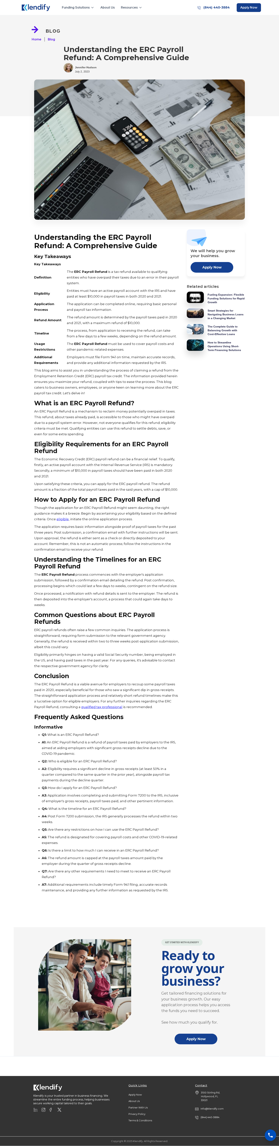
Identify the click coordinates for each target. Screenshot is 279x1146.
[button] (78, 7)
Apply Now (212, 267)
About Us (107, 7)
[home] (36, 8)
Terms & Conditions (140, 1120)
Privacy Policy (136, 1113)
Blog (51, 39)
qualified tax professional (101, 707)
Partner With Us (138, 1107)
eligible (63, 519)
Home (36, 39)
